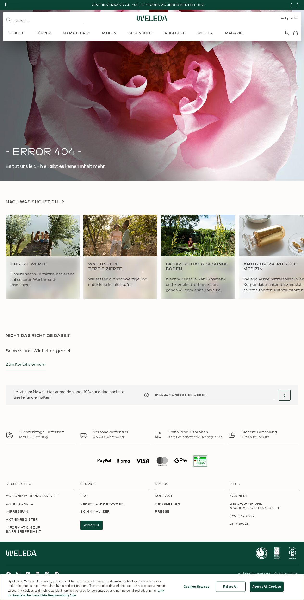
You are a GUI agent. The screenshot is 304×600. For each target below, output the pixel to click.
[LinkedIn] (37, 574)
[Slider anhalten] (6, 4)
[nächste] (297, 4)
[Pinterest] (47, 574)
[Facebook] (9, 574)
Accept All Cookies (266, 586)
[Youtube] (28, 574)
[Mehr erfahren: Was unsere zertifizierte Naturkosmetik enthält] (120, 257)
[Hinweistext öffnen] (146, 395)
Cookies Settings (196, 586)
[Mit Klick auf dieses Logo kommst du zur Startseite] (152, 18)
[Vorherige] (291, 4)
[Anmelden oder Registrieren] (287, 33)
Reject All (230, 586)
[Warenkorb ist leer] (295, 33)
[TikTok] (57, 574)
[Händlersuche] (285, 395)
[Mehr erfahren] (261, 553)
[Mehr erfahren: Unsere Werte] (43, 257)
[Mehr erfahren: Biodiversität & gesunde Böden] (198, 257)
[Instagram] (18, 574)
